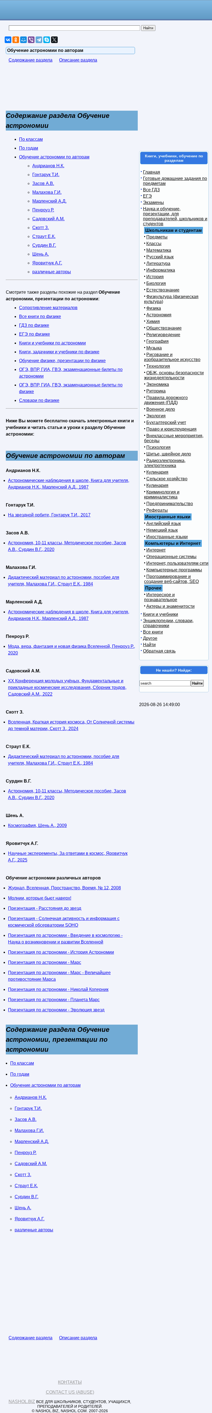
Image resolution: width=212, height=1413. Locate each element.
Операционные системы (171, 556)
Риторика (156, 391)
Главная (151, 172)
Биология (156, 283)
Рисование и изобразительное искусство (172, 357)
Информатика (160, 270)
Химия (153, 321)
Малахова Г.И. (47, 192)
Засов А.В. (43, 183)
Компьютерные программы (174, 570)
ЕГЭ (147, 196)
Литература (158, 263)
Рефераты (157, 510)
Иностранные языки (167, 536)
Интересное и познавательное (160, 597)
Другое (150, 638)
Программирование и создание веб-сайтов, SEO (171, 579)
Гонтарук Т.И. (45, 174)
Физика (153, 308)
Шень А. (40, 254)
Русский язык (160, 257)
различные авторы (51, 271)
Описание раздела (78, 60)
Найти (149, 644)
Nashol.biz (22, 1401)
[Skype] (46, 39)
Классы (153, 243)
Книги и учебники (160, 614)
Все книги (153, 632)
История (155, 276)
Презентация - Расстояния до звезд (44, 908)
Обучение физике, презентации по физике (62, 360)
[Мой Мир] (23, 39)
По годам (28, 148)
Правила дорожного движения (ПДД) (166, 400)
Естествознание (162, 290)
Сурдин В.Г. (44, 245)
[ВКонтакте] (8, 39)
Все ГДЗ (151, 189)
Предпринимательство (169, 503)
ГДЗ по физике (34, 325)
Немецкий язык (162, 530)
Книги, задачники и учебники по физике (59, 351)
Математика (158, 250)
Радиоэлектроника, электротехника (165, 463)
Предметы (157, 237)
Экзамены (153, 202)
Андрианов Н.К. (48, 165)
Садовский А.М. (48, 218)
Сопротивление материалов (48, 307)
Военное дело (160, 409)
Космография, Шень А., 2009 (37, 825)
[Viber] (31, 39)
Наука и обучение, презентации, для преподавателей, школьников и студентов (175, 216)
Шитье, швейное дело (168, 454)
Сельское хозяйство (166, 478)
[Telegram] (39, 39)
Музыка (154, 348)
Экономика (157, 384)
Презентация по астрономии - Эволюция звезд (56, 1010)
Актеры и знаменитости (170, 606)
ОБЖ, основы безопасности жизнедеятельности (174, 375)
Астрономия (158, 314)
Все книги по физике (40, 316)
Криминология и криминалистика (161, 494)
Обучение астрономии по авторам (54, 157)
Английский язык (163, 523)
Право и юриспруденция (171, 429)
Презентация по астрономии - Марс (44, 962)
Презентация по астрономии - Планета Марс (54, 999)
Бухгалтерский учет (166, 422)
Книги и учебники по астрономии (52, 343)
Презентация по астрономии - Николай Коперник (58, 989)
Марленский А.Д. (49, 201)
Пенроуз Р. (43, 210)
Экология (156, 415)
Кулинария (157, 472)
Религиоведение (163, 334)
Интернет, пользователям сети (177, 563)
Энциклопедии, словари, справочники (168, 623)
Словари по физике (39, 400)
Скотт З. (40, 227)
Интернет (156, 550)
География (157, 341)
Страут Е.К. (43, 236)
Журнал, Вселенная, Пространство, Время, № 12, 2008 (64, 888)
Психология (158, 447)
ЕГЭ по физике (34, 334)
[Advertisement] (50, 89)
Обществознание (164, 328)
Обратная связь (159, 651)
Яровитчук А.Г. (47, 263)
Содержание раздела (30, 60)
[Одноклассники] (15, 39)
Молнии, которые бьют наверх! (39, 898)
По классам (31, 139)
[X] (54, 39)
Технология (158, 366)
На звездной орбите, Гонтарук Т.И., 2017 (49, 515)
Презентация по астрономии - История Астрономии (61, 952)
